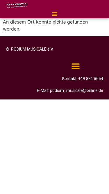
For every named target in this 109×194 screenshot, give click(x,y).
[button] (54, 14)
